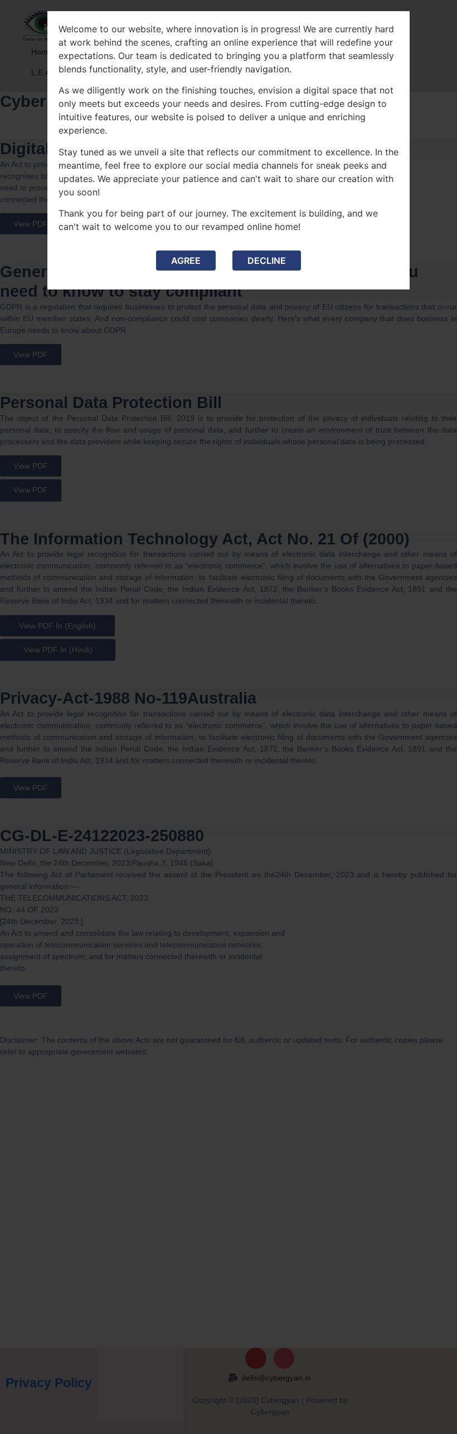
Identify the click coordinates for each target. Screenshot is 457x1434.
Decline (266, 260)
